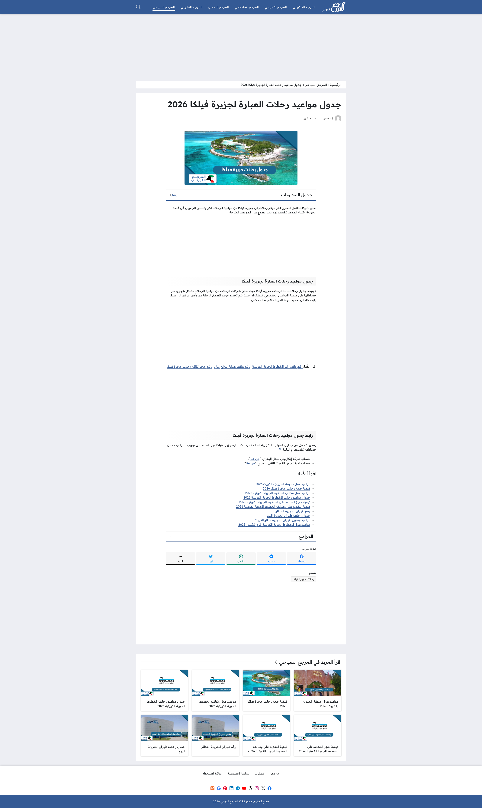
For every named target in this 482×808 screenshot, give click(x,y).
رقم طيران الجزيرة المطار (293, 511)
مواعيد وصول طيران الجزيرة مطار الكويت (282, 520)
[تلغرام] (237, 788)
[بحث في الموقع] (138, 6)
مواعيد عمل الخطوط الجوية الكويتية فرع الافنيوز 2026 (274, 524)
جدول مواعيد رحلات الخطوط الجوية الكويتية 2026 (276, 497)
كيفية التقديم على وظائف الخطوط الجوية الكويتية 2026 (273, 506)
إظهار (174, 194)
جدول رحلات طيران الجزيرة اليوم (288, 515)
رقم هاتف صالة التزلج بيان (232, 366)
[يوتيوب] (244, 788)
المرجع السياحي (316, 85)
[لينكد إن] (231, 788)
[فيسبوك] (269, 788)
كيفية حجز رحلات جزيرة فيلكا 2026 (286, 488)
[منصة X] (263, 788)
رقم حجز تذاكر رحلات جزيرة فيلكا (189, 366)
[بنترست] (225, 788)
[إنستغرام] (256, 788)
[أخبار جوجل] (218, 788)
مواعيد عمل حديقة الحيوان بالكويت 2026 (282, 484)
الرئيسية (335, 85)
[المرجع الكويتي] (333, 7)
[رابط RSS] (212, 788)
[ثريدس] (250, 788)
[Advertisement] (241, 45)
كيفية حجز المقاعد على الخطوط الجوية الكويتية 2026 (274, 502)
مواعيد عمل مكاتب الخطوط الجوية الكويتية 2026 (277, 493)
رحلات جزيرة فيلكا (303, 579)
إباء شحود (327, 118)
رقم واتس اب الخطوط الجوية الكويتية (277, 366)
